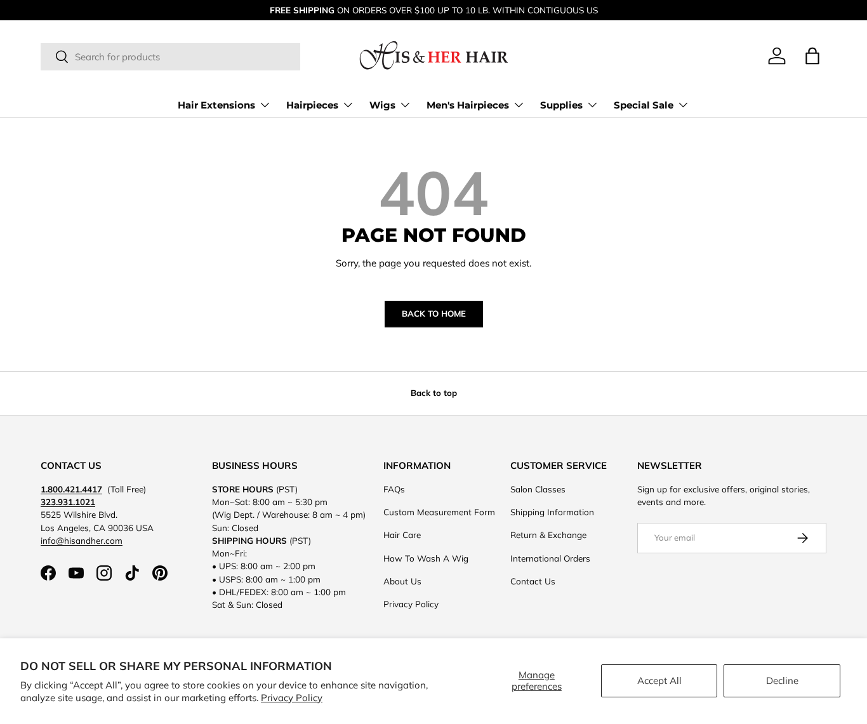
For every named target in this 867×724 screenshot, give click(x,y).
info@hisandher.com (81, 540)
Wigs (382, 105)
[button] (812, 56)
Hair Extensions (216, 105)
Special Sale (643, 105)
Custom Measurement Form (439, 511)
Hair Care (402, 534)
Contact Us (532, 581)
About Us (402, 581)
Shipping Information (552, 511)
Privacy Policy (291, 698)
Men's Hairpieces (468, 105)
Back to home (434, 313)
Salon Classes (538, 489)
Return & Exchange (548, 534)
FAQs (394, 489)
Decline (782, 681)
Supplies (561, 105)
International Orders (550, 558)
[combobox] (170, 56)
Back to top (434, 393)
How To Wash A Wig (425, 558)
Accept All (659, 681)
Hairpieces (312, 105)
